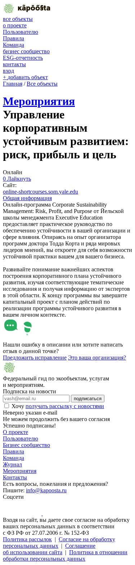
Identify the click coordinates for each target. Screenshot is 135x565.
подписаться (88, 398)
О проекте (15, 432)
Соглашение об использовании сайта (49, 549)
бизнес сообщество (26, 51)
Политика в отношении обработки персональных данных (65, 555)
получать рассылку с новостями (65, 406)
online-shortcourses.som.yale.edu (40, 192)
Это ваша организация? (97, 357)
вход (8, 71)
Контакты (15, 477)
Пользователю (20, 32)
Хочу (58, 406)
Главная (12, 84)
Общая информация (27, 198)
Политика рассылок (27, 539)
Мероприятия (39, 101)
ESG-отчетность (23, 58)
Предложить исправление (35, 357)
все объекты (18, 19)
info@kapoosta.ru (46, 490)
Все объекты (42, 84)
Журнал (12, 464)
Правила (13, 38)
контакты (14, 64)
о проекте (15, 25)
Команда (13, 45)
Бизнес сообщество (26, 445)
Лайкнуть (17, 179)
